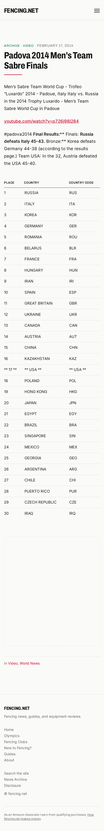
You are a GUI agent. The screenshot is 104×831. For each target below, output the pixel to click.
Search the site (16, 773)
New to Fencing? (18, 748)
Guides (9, 754)
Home (9, 729)
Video (28, 46)
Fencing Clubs (15, 742)
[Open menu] (96, 10)
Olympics (11, 735)
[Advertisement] (52, 32)
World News (30, 663)
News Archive (15, 779)
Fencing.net (21, 10)
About (9, 760)
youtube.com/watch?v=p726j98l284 (41, 121)
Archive (12, 46)
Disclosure (12, 785)
